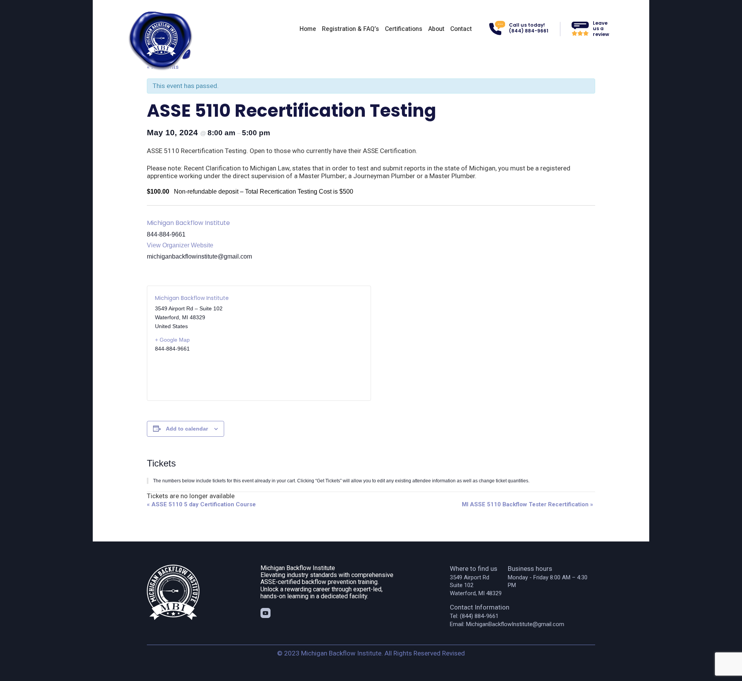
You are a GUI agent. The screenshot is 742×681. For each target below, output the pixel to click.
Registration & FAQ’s (350, 28)
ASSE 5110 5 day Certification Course (201, 504)
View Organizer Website (180, 245)
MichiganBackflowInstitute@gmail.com (515, 624)
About (436, 28)
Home (308, 28)
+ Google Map (172, 340)
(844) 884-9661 (479, 616)
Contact (461, 28)
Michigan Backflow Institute (188, 222)
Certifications (403, 28)
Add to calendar (187, 429)
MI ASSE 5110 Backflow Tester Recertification (527, 504)
